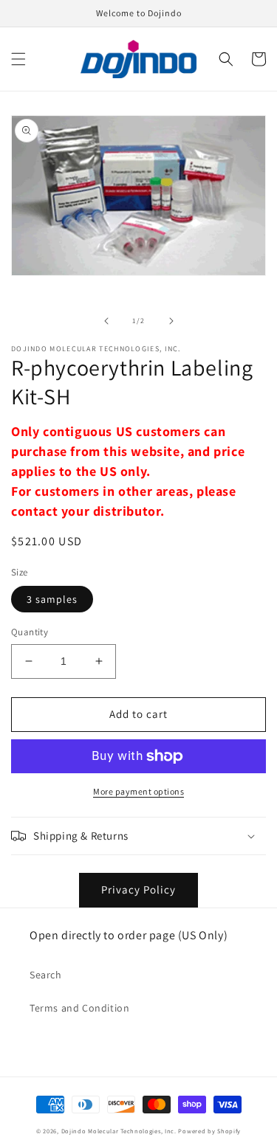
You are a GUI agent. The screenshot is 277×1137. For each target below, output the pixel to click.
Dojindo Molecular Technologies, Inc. (119, 1131)
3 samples (52, 599)
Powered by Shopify (209, 1131)
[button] (18, 59)
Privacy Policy (138, 889)
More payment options (138, 791)
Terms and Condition (79, 1008)
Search (46, 974)
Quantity (29, 632)
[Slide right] (171, 321)
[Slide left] (106, 321)
